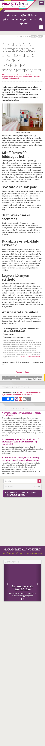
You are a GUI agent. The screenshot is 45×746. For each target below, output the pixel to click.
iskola (34, 377)
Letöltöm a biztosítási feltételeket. (30, 356)
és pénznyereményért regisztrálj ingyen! (22, 551)
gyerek (39, 377)
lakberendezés (12, 377)
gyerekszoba (6, 379)
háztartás (21, 377)
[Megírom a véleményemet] (2, 364)
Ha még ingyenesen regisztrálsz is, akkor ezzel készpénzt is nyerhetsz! (22, 393)
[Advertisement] (22, 521)
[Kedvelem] (16, 362)
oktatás (28, 377)
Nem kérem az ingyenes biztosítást (18, 337)
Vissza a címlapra (22, 372)
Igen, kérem (9, 334)
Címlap (37, 486)
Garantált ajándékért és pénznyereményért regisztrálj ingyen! (22, 19)
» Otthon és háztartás (34, 379)
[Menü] (41, 3)
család (5, 377)
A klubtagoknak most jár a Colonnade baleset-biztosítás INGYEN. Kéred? (22, 330)
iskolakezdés (15, 379)
